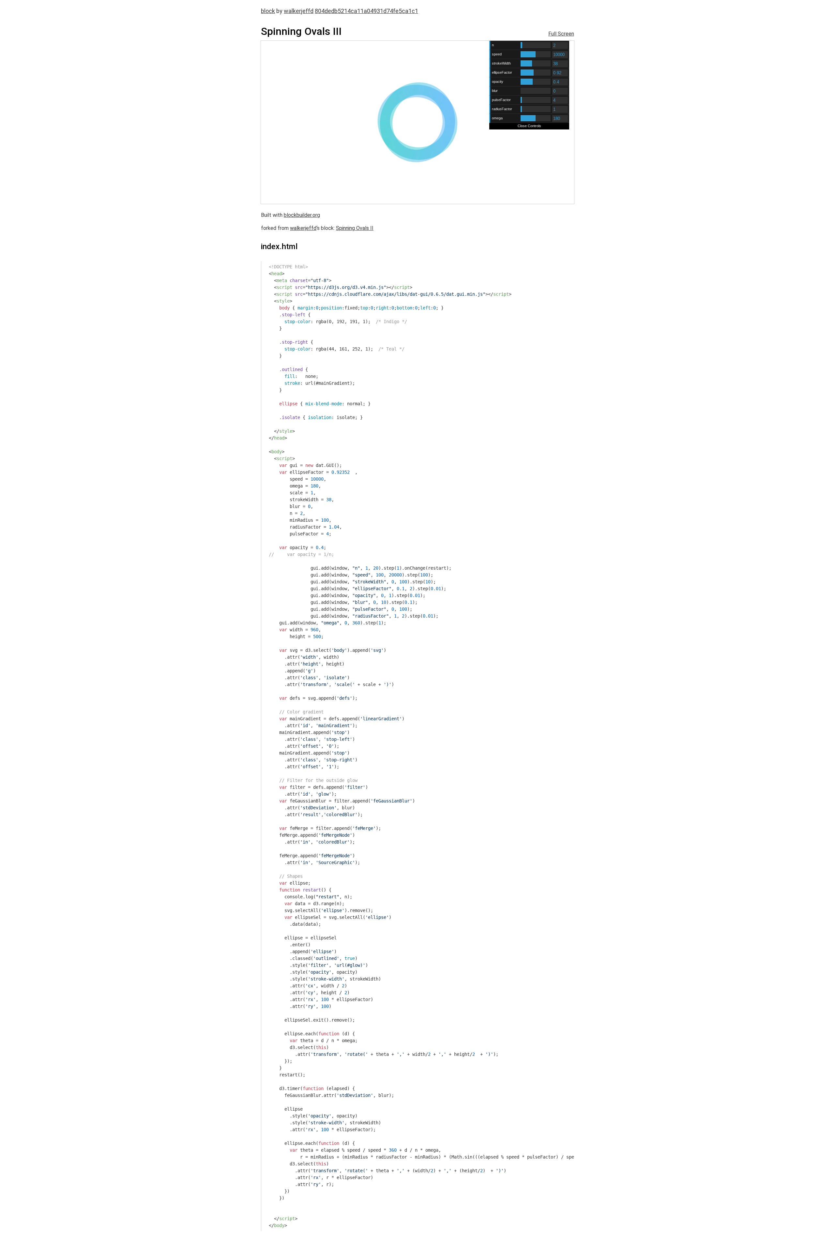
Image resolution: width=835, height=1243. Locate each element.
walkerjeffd (298, 10)
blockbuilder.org (302, 215)
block (268, 10)
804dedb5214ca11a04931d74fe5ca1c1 (366, 10)
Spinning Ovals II (354, 228)
